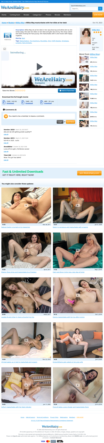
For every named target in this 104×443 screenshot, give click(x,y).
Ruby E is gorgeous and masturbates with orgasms (70, 227)
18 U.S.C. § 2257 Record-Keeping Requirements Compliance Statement (52, 420)
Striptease (65, 41)
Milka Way (20, 23)
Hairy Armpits (27, 43)
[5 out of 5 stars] (24, 90)
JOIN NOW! (98, 15)
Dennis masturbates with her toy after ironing (68, 317)
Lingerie (18, 43)
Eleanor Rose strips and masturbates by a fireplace (18, 272)
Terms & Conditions (43, 417)
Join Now (70, 122)
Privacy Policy (54, 417)
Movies (57, 15)
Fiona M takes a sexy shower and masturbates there (71, 407)
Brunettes (43, 41)
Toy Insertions (35, 41)
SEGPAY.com (78, 436)
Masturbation (24, 41)
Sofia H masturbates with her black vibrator (16, 407)
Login (60, 122)
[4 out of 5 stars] (22, 90)
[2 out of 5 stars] (18, 90)
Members (67, 15)
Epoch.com (16, 436)
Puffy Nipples (56, 41)
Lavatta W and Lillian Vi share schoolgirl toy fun (17, 317)
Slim (49, 41)
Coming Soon (15, 15)
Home (4, 15)
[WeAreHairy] (52, 427)
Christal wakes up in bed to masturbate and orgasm (19, 362)
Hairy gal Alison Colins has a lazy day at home (68, 272)
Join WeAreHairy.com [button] (89, 173)
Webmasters (64, 417)
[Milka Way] (85, 36)
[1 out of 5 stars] (16, 90)
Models (26, 15)
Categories (37, 15)
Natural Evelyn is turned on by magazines (15, 227)
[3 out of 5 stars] (20, 90)
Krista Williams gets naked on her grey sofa (68, 362)
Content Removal (55, 438)
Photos (48, 15)
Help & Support (30, 417)
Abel (23, 38)
